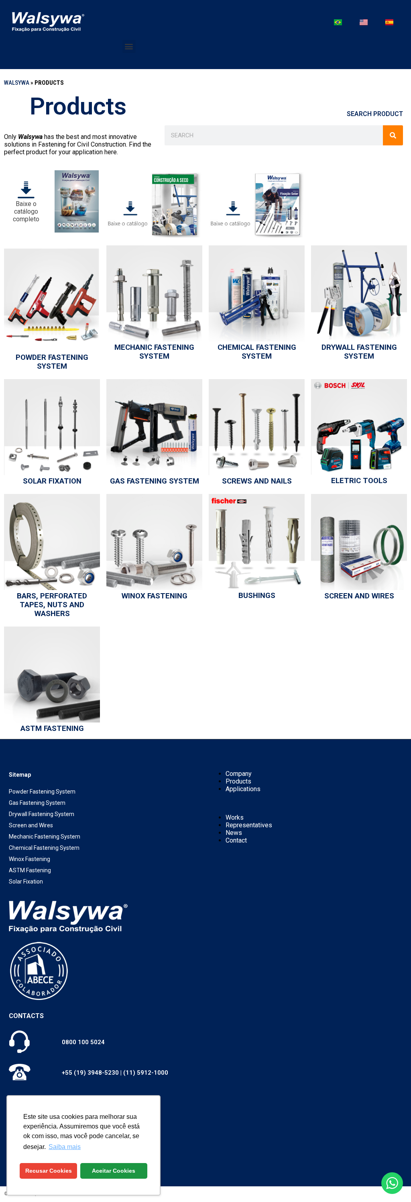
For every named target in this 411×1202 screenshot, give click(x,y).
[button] (129, 46)
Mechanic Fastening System (154, 352)
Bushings (256, 595)
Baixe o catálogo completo (26, 211)
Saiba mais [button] (65, 1146)
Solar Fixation (52, 481)
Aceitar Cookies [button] (113, 1170)
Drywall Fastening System (359, 352)
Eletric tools (359, 480)
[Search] (393, 135)
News (234, 833)
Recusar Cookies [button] (48, 1170)
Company (239, 774)
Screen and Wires (359, 596)
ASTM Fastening (52, 728)
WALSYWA (16, 82)
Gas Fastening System (154, 481)
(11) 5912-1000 (145, 1072)
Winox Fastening (154, 596)
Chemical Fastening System (257, 352)
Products (238, 781)
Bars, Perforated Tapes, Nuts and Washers (52, 605)
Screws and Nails (257, 481)
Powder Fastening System (52, 362)
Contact (236, 840)
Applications (243, 789)
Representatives (249, 825)
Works (235, 817)
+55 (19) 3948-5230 (90, 1072)
